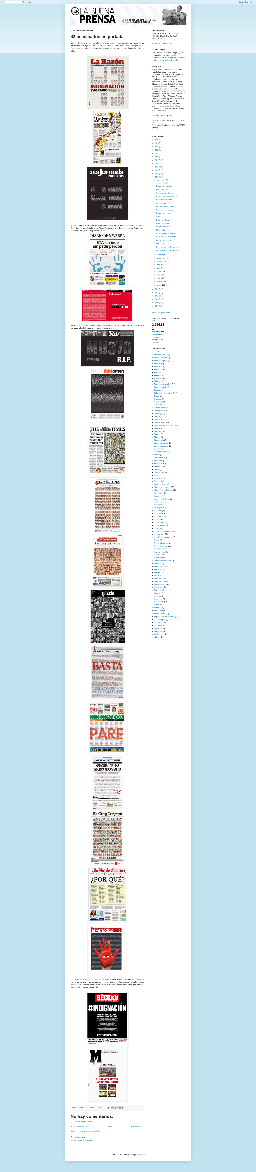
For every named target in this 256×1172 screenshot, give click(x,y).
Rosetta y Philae (162, 227)
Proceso (157, 575)
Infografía (157, 496)
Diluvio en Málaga (163, 220)
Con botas (158, 405)
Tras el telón (159, 628)
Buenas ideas (159, 387)
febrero (160, 282)
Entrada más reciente (79, 1127)
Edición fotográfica (161, 452)
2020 (157, 157)
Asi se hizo (158, 378)
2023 (157, 147)
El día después (160, 458)
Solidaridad (158, 611)
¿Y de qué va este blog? (161, 43)
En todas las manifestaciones (167, 247)
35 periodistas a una (164, 230)
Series (156, 605)
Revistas (157, 596)
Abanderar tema (160, 355)
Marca (74, 987)
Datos (156, 419)
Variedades (160, 217)
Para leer (157, 555)
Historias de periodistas (163, 490)
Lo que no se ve (160, 522)
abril (159, 275)
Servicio (157, 608)
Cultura (157, 417)
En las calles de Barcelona (166, 196)
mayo (159, 271)
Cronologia (158, 414)
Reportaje (157, 593)
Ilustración (158, 493)
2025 (157, 140)
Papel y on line (160, 552)
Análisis (157, 367)
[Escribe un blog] (114, 1107)
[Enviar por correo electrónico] (112, 1107)
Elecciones (158, 461)
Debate (157, 428)
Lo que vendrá (159, 525)
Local (156, 528)
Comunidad (158, 402)
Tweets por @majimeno (161, 313)
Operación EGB (162, 190)
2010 (157, 299)
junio (159, 268)
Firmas (156, 475)
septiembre (161, 258)
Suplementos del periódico (164, 617)
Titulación (158, 625)
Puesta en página (161, 581)
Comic (156, 396)
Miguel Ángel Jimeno (160, 70)
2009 (157, 303)
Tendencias (158, 622)
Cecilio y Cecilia (162, 223)
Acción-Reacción (160, 358)
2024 (157, 143)
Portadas (157, 569)
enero (159, 285)
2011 (157, 296)
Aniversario (158, 370)
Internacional (159, 502)
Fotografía (158, 478)
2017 (157, 167)
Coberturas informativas (163, 393)
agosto (160, 261)
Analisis (157, 364)
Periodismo (158, 558)
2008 (157, 306)
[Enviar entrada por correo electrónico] (107, 1107)
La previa (157, 514)
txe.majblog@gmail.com (171, 60)
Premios (157, 572)
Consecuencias (160, 408)
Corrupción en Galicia (164, 193)
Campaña (157, 390)
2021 (157, 153)
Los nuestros (159, 534)
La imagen (158, 508)
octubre (160, 255)
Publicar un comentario (83, 1122)
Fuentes (157, 481)
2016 (157, 170)
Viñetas (157, 637)
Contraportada (159, 411)
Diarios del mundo (161, 443)
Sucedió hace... (160, 614)
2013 (157, 289)
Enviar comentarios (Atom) (92, 1131)
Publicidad (158, 578)
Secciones (158, 599)
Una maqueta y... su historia (167, 250)
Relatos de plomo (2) (164, 186)
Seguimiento (159, 602)
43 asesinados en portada (166, 233)
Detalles (157, 434)
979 (155, 352)
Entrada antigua (137, 1127)
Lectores (157, 520)
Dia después (159, 440)
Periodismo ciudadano (162, 561)
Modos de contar (160, 546)
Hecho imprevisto (161, 484)
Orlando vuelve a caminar (166, 206)
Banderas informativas (162, 384)
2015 (157, 174)
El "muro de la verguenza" (166, 237)
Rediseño (157, 590)
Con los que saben (163, 240)
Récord (139, 979)
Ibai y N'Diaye (161, 244)
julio (159, 265)
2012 (157, 293)
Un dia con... (159, 634)
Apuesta (157, 375)
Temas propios (159, 620)
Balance (157, 381)
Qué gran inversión (163, 203)
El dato (157, 455)
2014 (157, 177)
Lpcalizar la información (163, 537)
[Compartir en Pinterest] (122, 1107)
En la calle (158, 464)
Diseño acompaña (161, 446)
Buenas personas (163, 213)
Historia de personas (162, 487)
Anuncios (157, 372)
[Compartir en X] (117, 1107)
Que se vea (158, 587)
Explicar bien (159, 472)
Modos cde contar (161, 543)
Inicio (109, 1127)
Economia (158, 449)
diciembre (161, 180)
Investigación (159, 505)
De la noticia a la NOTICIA (164, 425)
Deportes (157, 431)
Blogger (142, 1155)
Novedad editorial (160, 549)
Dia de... (157, 437)
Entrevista (158, 467)
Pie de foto (158, 564)
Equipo (156, 470)
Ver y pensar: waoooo (164, 210)
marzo (159, 278)
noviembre (161, 183)
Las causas (158, 517)
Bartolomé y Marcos (164, 200)
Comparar (158, 399)
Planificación (159, 567)
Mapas (156, 540)
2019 (157, 160)
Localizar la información (163, 531)
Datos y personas (161, 422)
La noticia (158, 511)
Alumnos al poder (161, 361)
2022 (157, 150)
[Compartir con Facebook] (120, 1107)
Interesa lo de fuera (161, 499)
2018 (157, 163)
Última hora (158, 631)
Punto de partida (160, 584)
